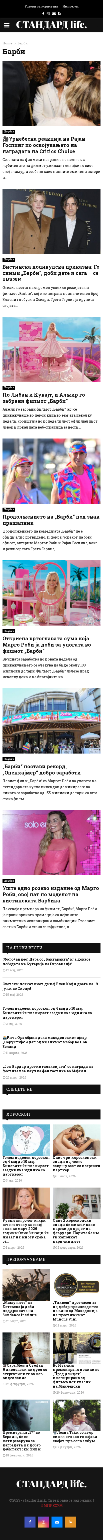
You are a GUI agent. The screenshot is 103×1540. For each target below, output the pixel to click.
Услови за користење (41, 6)
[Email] (57, 1522)
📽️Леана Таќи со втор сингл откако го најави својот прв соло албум (75, 1436)
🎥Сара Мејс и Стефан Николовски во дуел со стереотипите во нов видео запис (24, 1371)
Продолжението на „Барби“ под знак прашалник (51, 519)
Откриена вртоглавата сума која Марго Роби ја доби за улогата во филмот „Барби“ (46, 644)
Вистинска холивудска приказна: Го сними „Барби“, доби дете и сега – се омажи (51, 272)
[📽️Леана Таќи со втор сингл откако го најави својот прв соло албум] (76, 1415)
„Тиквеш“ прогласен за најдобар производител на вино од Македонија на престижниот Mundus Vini (75, 1310)
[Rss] (70, 1522)
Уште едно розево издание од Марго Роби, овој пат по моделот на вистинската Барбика (50, 894)
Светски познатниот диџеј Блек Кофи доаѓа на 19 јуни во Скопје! (50, 986)
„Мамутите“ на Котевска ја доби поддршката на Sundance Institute (19, 1308)
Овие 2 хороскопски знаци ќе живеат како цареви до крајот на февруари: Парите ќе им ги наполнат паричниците (76, 1231)
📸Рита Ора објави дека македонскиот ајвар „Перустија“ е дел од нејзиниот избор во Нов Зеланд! (44, 1042)
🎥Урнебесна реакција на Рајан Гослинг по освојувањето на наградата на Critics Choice (43, 144)
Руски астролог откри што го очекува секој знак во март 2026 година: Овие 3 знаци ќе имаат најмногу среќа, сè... (25, 1231)
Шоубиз (9, 131)
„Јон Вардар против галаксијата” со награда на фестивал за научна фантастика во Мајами (47, 1068)
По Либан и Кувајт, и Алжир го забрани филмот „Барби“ (43, 397)
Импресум (70, 6)
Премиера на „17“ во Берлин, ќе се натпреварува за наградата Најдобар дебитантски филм (21, 1440)
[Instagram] (43, 1522)
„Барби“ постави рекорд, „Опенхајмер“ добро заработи (41, 769)
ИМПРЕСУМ (51, 1505)
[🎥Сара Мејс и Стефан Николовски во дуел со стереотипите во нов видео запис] (26, 1348)
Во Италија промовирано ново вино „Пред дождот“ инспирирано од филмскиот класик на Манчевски (76, 1376)
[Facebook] (30, 1522)
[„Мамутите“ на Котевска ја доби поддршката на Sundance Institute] (26, 1285)
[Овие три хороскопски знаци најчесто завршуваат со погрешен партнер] (76, 1140)
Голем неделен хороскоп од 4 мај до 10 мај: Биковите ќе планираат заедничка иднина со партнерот (47, 1013)
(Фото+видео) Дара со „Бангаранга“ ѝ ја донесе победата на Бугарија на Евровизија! (46, 961)
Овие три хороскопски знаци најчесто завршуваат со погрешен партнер (76, 1163)
